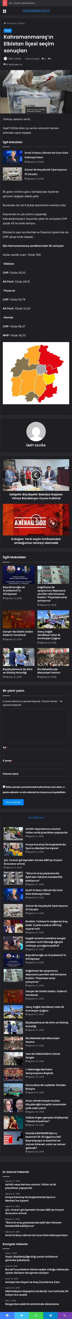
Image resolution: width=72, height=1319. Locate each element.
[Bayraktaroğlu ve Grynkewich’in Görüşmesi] (19, 575)
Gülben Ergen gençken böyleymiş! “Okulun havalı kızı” (47, 1119)
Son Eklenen (36, 817)
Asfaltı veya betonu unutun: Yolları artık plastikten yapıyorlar (47, 830)
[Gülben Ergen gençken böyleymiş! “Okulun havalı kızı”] (13, 1122)
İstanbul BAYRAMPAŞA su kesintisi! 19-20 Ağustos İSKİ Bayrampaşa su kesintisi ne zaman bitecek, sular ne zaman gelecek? (46, 1140)
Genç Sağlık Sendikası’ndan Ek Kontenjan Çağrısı (48, 635)
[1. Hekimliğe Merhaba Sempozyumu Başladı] (13, 1074)
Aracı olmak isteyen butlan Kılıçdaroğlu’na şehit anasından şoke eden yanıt (46, 1104)
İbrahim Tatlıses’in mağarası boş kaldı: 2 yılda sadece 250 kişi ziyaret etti (47, 925)
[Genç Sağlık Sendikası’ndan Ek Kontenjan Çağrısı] (53, 619)
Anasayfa (11, 23)
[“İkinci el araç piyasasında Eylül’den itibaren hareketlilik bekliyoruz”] (13, 878)
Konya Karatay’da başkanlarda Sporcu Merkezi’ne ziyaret (46, 846)
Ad (5, 747)
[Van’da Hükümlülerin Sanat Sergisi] (13, 1058)
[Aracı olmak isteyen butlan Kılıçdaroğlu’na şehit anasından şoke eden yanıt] (13, 1105)
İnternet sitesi (10, 773)
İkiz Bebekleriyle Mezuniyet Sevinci (48, 670)
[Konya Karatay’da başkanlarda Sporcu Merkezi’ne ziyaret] (13, 849)
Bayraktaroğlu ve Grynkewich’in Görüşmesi (14, 590)
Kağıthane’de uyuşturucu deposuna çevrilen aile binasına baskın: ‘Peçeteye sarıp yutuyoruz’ (52, 593)
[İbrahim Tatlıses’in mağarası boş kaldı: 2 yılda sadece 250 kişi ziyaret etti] (13, 926)
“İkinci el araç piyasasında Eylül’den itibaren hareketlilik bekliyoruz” (44, 877)
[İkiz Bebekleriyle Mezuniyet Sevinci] (53, 657)
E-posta (8, 760)
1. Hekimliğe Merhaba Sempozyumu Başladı (39, 1071)
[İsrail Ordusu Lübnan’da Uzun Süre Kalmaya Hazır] (12, 157)
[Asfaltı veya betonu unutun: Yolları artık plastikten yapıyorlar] (13, 833)
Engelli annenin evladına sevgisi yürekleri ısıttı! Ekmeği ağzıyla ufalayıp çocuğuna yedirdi (46, 942)
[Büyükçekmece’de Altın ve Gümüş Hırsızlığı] (19, 657)
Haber (21, 23)
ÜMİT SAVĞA (14, 58)
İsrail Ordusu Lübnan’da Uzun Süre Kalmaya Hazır (44, 892)
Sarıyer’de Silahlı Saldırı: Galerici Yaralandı (18, 633)
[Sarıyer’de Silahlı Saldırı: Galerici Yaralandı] (19, 619)
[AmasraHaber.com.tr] (36, 11)
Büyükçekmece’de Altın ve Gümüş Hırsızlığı (18, 670)
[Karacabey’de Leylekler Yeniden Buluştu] (13, 1090)
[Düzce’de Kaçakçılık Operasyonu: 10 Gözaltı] (12, 174)
